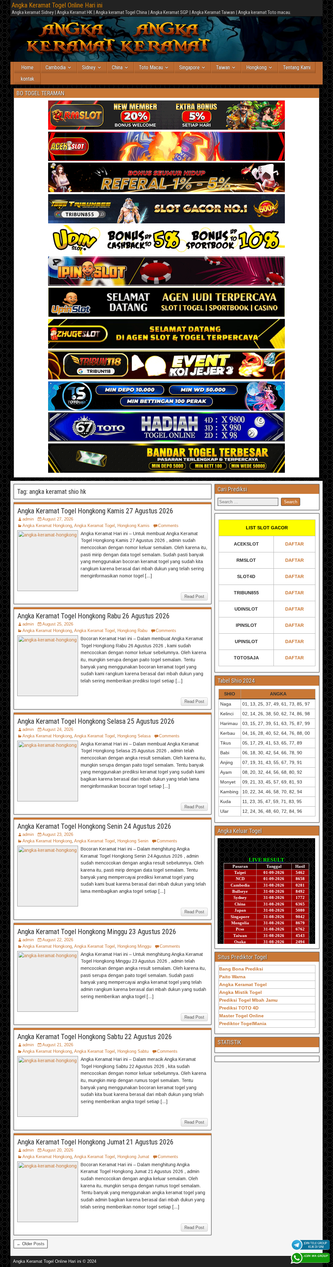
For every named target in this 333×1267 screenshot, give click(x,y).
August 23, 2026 (57, 834)
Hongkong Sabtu (133, 1051)
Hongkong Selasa (134, 735)
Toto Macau (151, 67)
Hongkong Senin (132, 840)
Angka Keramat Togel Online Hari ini (57, 5)
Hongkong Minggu (134, 946)
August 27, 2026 (57, 519)
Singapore (189, 67)
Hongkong (256, 67)
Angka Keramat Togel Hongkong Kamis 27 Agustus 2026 (95, 511)
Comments (168, 525)
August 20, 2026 (57, 1150)
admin (28, 519)
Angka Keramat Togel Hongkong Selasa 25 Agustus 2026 (96, 721)
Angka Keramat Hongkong (47, 525)
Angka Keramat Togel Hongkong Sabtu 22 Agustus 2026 (94, 1037)
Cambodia (56, 67)
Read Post (194, 596)
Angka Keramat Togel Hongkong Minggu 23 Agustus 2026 (96, 932)
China (117, 67)
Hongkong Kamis (133, 525)
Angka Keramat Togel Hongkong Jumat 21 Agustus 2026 (95, 1142)
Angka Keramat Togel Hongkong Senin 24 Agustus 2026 (94, 826)
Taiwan (223, 67)
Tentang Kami (297, 67)
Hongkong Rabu (132, 630)
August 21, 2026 (57, 1044)
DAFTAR (294, 544)
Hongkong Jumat (133, 1156)
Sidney (89, 67)
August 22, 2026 (57, 939)
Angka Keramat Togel (94, 525)
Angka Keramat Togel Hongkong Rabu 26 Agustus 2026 (93, 616)
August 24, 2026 (57, 729)
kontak (27, 79)
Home (27, 67)
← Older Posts (31, 1243)
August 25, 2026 (57, 624)
